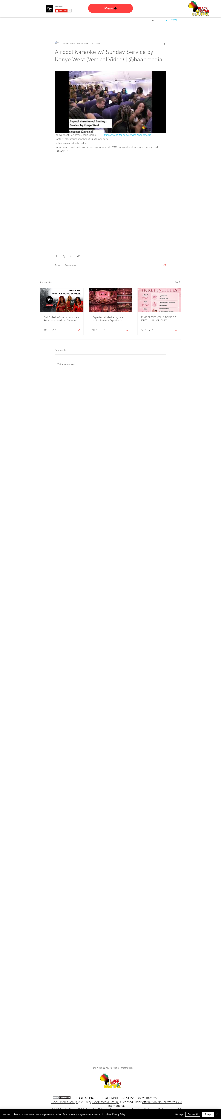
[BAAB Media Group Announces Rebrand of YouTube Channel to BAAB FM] (61, 300)
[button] (152, 19)
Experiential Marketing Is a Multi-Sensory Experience (107, 319)
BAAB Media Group (105, 1102)
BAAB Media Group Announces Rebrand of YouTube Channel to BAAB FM (61, 319)
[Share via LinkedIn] (71, 256)
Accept (208, 1114)
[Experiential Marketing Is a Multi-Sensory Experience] (110, 300)
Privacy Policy (118, 1114)
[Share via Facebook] (56, 256)
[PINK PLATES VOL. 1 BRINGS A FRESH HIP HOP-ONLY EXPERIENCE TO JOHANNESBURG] (159, 300)
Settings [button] (179, 1114)
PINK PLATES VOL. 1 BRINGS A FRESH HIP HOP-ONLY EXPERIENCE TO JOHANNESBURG (158, 319)
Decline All (193, 1114)
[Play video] (110, 102)
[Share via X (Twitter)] (63, 256)
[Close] (217, 1114)
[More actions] (164, 43)
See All (178, 282)
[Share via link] (78, 256)
